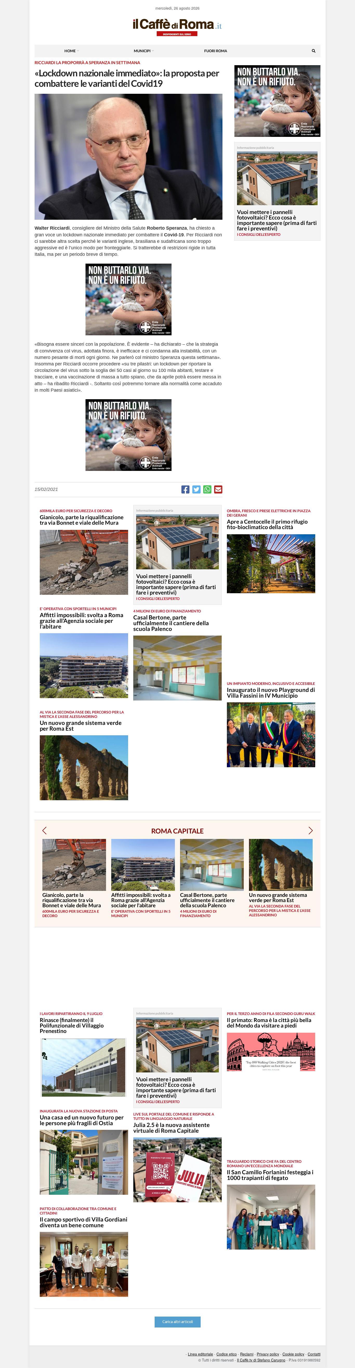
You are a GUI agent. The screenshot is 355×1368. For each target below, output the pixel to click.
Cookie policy (293, 1354)
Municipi (142, 51)
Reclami (246, 1354)
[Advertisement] (271, 641)
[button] (44, 831)
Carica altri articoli (177, 1322)
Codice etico (226, 1354)
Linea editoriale (200, 1354)
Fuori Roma (215, 51)
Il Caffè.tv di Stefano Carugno (261, 1360)
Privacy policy (268, 1354)
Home (70, 51)
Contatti (314, 1354)
